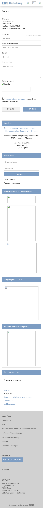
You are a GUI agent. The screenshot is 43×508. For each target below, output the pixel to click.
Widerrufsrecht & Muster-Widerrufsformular (19, 429)
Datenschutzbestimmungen (16, 99)
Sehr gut (7, 390)
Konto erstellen (9, 179)
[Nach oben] (36, 504)
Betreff (5, 53)
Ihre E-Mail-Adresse (9, 44)
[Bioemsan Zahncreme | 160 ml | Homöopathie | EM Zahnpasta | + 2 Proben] (21, 129)
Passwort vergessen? (12, 183)
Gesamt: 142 (8, 401)
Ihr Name (5, 34)
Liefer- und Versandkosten (12, 433)
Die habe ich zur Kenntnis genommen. (19, 100)
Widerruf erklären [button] (12, 460)
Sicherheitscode (8, 81)
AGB (3, 424)
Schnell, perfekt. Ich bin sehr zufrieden (18, 397)
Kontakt (5, 442)
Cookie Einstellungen (10, 446)
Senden (32, 109)
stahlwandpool (10, 404)
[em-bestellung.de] (11, 3)
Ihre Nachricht (7, 62)
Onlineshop (13, 505)
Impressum (6, 420)
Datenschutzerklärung (10, 437)
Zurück (10, 109)
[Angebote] (38, 123)
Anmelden (21, 174)
